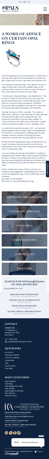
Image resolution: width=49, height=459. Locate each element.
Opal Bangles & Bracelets (14, 391)
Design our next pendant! (13, 179)
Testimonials (9, 360)
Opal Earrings (10, 388)
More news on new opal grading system (17, 181)
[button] (47, 169)
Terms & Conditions (12, 358)
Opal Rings (9, 384)
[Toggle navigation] (45, 9)
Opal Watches (10, 393)
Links (7, 363)
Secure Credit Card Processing (24, 311)
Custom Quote (10, 366)
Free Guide (9, 368)
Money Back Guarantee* (24, 306)
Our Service (9, 352)
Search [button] (20, 2)
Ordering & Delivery (12, 355)
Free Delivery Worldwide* (24, 294)
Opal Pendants (10, 381)
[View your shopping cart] (24, 2)
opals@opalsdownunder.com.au (19, 341)
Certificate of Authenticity (24, 300)
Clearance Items (11, 395)
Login (29, 2)
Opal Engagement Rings (13, 386)
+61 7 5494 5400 (11, 339)
